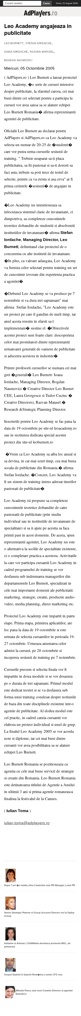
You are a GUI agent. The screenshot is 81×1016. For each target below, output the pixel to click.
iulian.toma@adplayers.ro (27, 823)
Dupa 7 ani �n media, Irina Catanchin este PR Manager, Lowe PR (39, 885)
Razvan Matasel (42, 52)
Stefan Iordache (39, 43)
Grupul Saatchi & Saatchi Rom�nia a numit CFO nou (33, 974)
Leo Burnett (13, 43)
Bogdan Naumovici (18, 60)
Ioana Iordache (16, 52)
